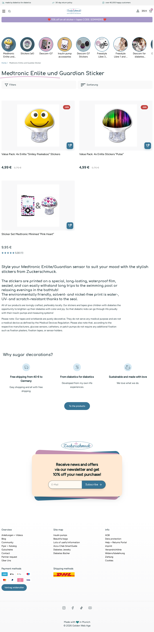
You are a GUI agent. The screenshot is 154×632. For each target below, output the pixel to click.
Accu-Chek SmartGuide (65, 546)
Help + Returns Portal (116, 542)
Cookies (109, 560)
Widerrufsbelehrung (115, 553)
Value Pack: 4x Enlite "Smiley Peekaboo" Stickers (31, 154)
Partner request (9, 557)
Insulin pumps (60, 535)
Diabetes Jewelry (62, 549)
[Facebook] (73, 608)
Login (138, 11)
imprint (108, 546)
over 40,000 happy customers (118, 3)
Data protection (113, 538)
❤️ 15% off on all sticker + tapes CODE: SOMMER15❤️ (77, 19)
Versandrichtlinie (113, 549)
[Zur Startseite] (74, 11)
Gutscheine (7, 549)
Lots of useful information (66, 542)
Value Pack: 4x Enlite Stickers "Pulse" (101, 154)
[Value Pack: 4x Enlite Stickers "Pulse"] (116, 125)
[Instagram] (64, 608)
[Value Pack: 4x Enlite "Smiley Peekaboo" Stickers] (38, 125)
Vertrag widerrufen (14, 587)
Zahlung (109, 557)
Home (4, 63)
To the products (77, 406)
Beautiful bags (60, 538)
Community (7, 542)
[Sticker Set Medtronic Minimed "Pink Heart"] (38, 205)
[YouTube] (90, 608)
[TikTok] (81, 608)
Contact (6, 553)
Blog (4, 538)
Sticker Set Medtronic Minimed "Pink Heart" (28, 234)
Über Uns (6, 560)
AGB (107, 535)
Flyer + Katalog (9, 546)
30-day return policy (63, 3)
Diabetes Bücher (61, 553)
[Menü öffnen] (3, 11)
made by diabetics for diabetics (18, 3)
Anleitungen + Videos (12, 535)
